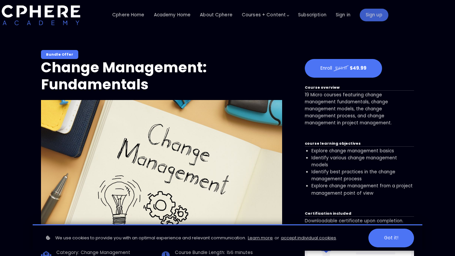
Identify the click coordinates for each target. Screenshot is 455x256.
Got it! (391, 238)
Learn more (260, 238)
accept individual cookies (308, 238)
